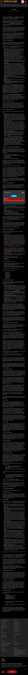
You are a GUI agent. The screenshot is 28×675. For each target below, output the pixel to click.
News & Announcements (5, 651)
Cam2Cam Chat (3, 632)
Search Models (16, 623)
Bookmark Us (16, 644)
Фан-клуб (15, 627)
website (20, 315)
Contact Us (3, 648)
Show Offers (16, 630)
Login (2, 631)
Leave (3, 671)
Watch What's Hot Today (5, 627)
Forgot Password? (4, 645)
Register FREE (3, 622)
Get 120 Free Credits (17, 643)
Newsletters (3, 649)
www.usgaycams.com (6, 23)
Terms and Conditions (8, 361)
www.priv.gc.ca (15, 382)
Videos (2, 628)
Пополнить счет (4, 635)
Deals (2, 637)
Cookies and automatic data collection (9, 290)
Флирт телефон (3, 636)
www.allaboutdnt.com (15, 451)
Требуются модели (17, 622)
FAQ (2, 647)
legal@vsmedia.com (6, 219)
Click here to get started (17, 655)
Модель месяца (16, 631)
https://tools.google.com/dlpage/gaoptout (10, 246)
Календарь (3, 626)
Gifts (15, 638)
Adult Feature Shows (17, 626)
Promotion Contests (17, 628)
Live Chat (2, 623)
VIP (2, 630)
